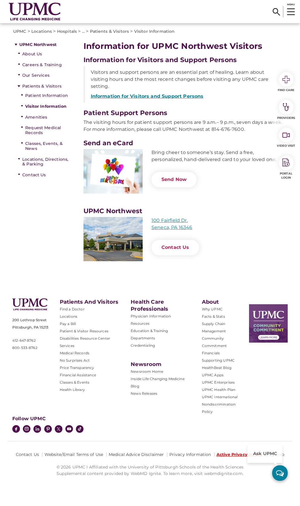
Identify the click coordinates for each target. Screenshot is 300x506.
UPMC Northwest (38, 44)
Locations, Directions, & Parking (45, 162)
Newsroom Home (147, 371)
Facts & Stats (213, 316)
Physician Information (151, 316)
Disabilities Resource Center (85, 338)
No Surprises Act (75, 360)
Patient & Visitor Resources (84, 331)
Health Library (72, 389)
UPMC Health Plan (219, 389)
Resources (140, 323)
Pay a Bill (68, 324)
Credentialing (143, 345)
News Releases (144, 393)
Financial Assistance (78, 375)
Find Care (286, 90)
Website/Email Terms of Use (74, 454)
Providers (286, 118)
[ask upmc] (280, 473)
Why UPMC (212, 309)
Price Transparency (77, 367)
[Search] (276, 11)
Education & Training (149, 331)
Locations (68, 316)
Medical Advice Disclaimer (136, 454)
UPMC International (220, 397)
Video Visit (286, 146)
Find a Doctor (72, 309)
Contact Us (34, 174)
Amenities (36, 117)
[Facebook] (16, 429)
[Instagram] (26, 429)
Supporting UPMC (218, 360)
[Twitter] (58, 429)
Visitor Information (46, 106)
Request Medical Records (43, 130)
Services (67, 345)
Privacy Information (190, 454)
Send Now (174, 179)
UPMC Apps (213, 375)
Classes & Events (75, 382)
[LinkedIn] (37, 429)
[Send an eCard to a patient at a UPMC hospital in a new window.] (113, 171)
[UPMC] (35, 11)
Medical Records (74, 353)
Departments (143, 338)
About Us (32, 54)
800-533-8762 (25, 348)
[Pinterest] (48, 429)
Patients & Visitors (42, 86)
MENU (290, 4)
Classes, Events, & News (44, 146)
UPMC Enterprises (218, 382)
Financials (211, 353)
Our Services (36, 75)
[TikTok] (79, 429)
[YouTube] (69, 429)
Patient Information (46, 95)
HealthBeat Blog (216, 367)
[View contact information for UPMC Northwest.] (113, 239)
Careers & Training (42, 64)
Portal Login (286, 176)
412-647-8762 (24, 340)
